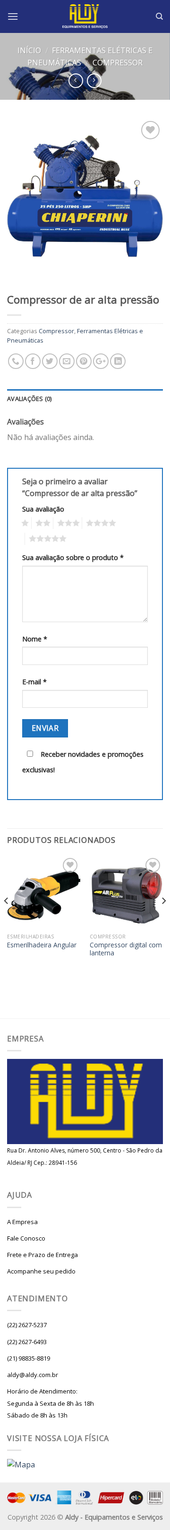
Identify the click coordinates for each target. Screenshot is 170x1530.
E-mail (34, 681)
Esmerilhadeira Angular (41, 945)
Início (29, 50)
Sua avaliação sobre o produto (73, 557)
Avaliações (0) (29, 398)
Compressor (118, 62)
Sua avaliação (43, 509)
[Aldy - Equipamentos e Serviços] (85, 16)
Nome (34, 638)
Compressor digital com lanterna (126, 949)
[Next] (163, 920)
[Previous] (6, 920)
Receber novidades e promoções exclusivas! (83, 762)
